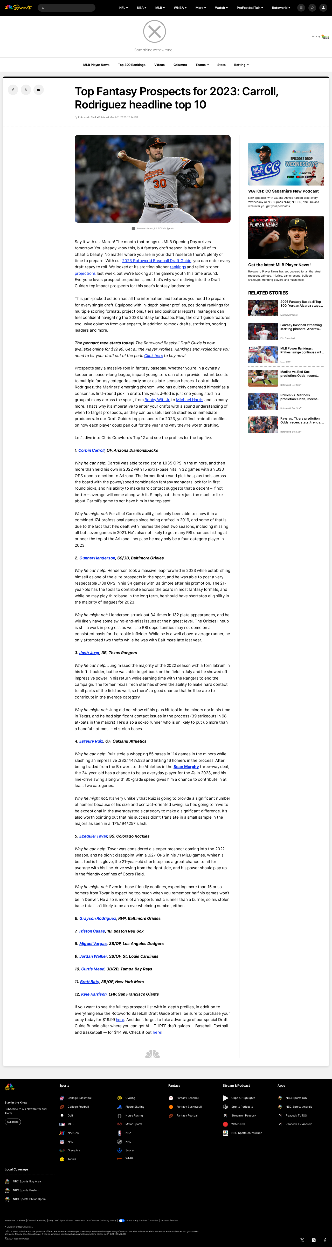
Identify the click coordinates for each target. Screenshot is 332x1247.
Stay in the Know (16, 1102)
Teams (200, 65)
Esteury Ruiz (91, 741)
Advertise (10, 1220)
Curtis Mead (93, 969)
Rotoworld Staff (87, 117)
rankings (178, 266)
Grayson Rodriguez (97, 918)
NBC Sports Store (64, 1220)
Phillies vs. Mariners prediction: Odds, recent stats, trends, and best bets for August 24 (301, 397)
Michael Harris (189, 399)
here (120, 1019)
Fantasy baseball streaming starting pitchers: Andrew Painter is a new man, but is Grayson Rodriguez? (301, 327)
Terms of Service (169, 1220)
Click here (153, 355)
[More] (301, 8)
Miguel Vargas (93, 943)
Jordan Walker (93, 956)
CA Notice (153, 1220)
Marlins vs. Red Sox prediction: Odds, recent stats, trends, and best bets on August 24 (301, 374)
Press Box (80, 1220)
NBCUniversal (25, 1226)
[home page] (18, 8)
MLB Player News (96, 65)
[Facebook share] (13, 90)
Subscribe (12, 1121)
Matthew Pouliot (289, 314)
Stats (221, 65)
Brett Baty (89, 981)
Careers (21, 1220)
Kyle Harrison (94, 994)
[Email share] (38, 90)
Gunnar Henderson (97, 558)
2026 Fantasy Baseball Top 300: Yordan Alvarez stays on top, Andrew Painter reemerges (300, 303)
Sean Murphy (186, 766)
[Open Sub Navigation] (127, 8)
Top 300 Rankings (132, 65)
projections (85, 273)
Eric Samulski (287, 338)
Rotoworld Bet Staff (290, 384)
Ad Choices (93, 1220)
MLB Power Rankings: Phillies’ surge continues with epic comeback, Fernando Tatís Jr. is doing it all (301, 350)
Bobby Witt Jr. (157, 399)
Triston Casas (92, 931)
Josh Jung (89, 652)
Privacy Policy (108, 1220)
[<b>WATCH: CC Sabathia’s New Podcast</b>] (286, 164)
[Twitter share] (26, 90)
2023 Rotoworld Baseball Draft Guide (156, 260)
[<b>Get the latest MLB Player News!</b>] (286, 237)
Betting (239, 65)
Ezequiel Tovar (93, 836)
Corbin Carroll (91, 450)
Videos (159, 65)
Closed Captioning (36, 1220)
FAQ (51, 1220)
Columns (180, 65)
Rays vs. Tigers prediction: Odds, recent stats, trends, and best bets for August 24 (301, 420)
